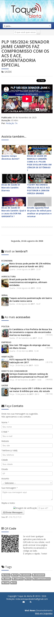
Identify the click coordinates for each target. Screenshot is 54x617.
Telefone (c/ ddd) (9, 450)
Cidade (4, 459)
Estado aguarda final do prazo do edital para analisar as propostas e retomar (39, 212)
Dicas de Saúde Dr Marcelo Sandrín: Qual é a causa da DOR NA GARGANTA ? (13, 212)
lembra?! (16, 251)
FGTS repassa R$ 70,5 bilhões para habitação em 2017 (26, 361)
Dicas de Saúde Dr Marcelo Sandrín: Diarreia (10, 187)
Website (5, 441)
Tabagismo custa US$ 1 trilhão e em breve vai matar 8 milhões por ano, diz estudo (30, 390)
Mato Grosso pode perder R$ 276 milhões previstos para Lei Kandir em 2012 (30, 265)
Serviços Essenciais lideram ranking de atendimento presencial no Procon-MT (28, 375)
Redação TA (11, 123)
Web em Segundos (44, 613)
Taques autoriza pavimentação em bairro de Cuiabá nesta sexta (30, 299)
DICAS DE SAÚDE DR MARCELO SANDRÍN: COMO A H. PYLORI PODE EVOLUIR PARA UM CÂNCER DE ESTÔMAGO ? (39, 163)
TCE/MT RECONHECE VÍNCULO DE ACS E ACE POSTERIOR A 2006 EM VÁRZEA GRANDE (38, 189)
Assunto (5, 478)
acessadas (17, 317)
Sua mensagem (9, 487)
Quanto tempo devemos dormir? (10, 157)
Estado (4, 469)
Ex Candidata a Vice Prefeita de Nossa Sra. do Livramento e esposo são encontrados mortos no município (30, 332)
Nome (5, 422)
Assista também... (13, 136)
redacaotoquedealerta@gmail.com (32, 599)
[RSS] (30, 602)
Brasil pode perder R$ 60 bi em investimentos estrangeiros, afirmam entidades (28, 282)
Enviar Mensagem (13, 512)
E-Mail (5, 431)
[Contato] (24, 602)
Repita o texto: (8, 503)
